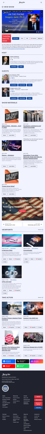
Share (4, 135)
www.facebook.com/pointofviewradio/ (16, 48)
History (25, 416)
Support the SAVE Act (30, 318)
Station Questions (16, 417)
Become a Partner (38, 404)
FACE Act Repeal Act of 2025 (32, 347)
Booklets (15, 399)
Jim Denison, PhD (14, 75)
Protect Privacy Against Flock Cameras (12, 319)
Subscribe (38, 407)
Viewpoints (4, 401)
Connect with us (16, 401)
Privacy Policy (26, 427)
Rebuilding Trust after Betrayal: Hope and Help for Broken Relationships (32, 156)
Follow (20, 66)
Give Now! (22, 211)
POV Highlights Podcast (5, 405)
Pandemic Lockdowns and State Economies (32, 126)
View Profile (22, 85)
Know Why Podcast (6, 402)
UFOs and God (6, 282)
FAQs (25, 428)
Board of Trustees (27, 425)
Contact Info (36, 416)
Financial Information (28, 430)
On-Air (25, 422)
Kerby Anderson (14, 56)
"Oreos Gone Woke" (8, 186)
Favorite (34, 38)
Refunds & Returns (38, 419)
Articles (14, 402)
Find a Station (15, 416)
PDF (27, 38)
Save (41, 38)
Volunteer (36, 417)
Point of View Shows (6, 397)
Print (22, 38)
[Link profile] (10, 59)
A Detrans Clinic (7, 250)
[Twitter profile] (12, 59)
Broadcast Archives (6, 399)
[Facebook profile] (12, 78)
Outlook (4, 417)
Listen (4, 259)
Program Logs (16, 422)
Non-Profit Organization (26, 420)
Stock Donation (27, 401)
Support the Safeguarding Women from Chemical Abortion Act (11, 348)
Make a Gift (26, 397)
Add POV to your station (16, 420)
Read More (13, 66)
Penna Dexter (13, 248)
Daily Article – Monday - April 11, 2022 (11, 126)
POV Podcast (5, 407)
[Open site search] (41, 2)
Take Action (38, 399)
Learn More (11, 135)
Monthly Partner (27, 399)
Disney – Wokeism (8, 155)
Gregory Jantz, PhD (15, 88)
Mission (25, 417)
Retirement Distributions (26, 403)
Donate (38, 396)
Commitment (27, 250)
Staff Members (26, 423)
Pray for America (16, 397)
